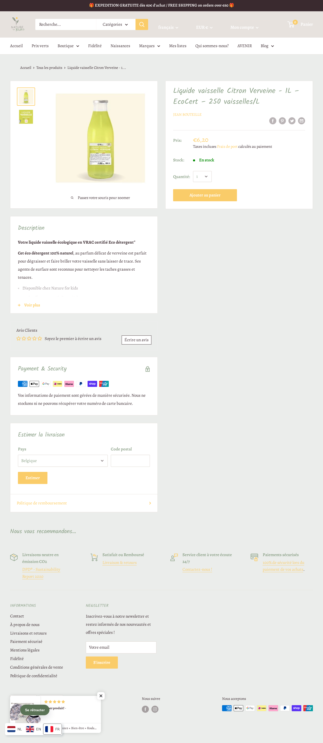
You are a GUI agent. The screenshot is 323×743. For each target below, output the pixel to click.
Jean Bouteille (187, 114)
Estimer (32, 478)
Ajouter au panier (205, 195)
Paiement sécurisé (26, 641)
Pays (22, 449)
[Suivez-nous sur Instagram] (154, 709)
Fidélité (95, 46)
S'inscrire (101, 662)
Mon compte (242, 27)
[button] (101, 696)
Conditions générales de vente (36, 667)
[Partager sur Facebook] (272, 121)
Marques (147, 46)
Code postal (121, 449)
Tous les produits (49, 67)
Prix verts (40, 46)
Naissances (120, 46)
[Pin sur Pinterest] (282, 121)
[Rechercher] (142, 24)
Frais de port (227, 146)
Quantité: (181, 176)
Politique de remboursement (42, 503)
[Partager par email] (301, 121)
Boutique (66, 46)
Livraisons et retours (28, 633)
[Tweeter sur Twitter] (291, 121)
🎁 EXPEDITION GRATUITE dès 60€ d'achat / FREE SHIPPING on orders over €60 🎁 (161, 5)
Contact (17, 616)
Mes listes (177, 46)
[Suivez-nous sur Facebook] (145, 709)
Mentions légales (25, 650)
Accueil (16, 46)
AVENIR (244, 46)
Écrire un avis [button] (136, 340)
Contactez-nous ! (197, 569)
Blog (264, 46)
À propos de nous (25, 624)
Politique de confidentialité (33, 676)
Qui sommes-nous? (212, 46)
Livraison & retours (119, 562)
